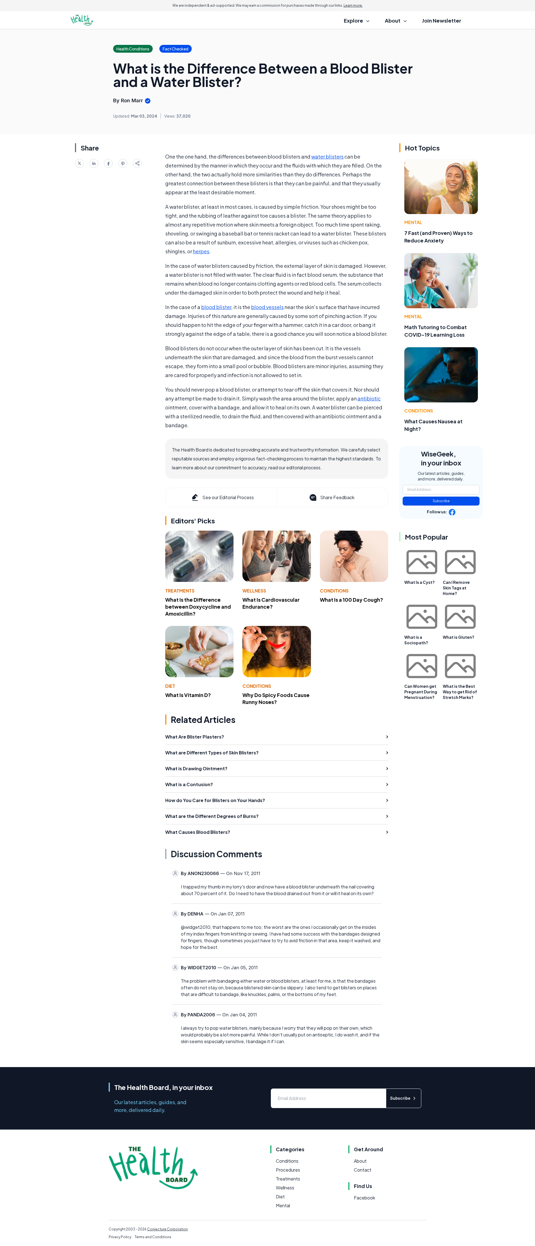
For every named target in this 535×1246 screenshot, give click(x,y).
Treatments (179, 591)
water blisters (327, 156)
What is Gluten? (458, 637)
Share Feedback (337, 497)
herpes (201, 251)
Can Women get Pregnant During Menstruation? (420, 692)
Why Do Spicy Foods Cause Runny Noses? (276, 698)
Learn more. (353, 5)
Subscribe (441, 501)
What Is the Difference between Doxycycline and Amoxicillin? (198, 606)
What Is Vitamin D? (188, 695)
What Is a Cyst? (419, 582)
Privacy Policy (120, 1237)
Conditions (334, 591)
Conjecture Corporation (167, 1229)
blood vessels (267, 307)
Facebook (364, 1198)
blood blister (216, 307)
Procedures (288, 1170)
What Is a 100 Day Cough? (351, 599)
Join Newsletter (441, 20)
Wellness (254, 591)
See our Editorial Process (228, 497)
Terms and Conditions (153, 1237)
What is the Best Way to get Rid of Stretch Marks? (460, 692)
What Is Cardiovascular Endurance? (271, 603)
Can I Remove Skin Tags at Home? (456, 588)
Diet (170, 686)
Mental (413, 222)
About (360, 1161)
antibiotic (369, 398)
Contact (362, 1170)
